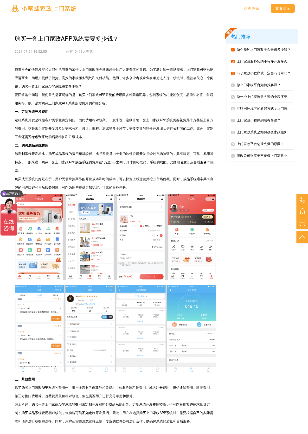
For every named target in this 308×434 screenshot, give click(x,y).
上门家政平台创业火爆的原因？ (258, 143)
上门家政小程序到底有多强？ (256, 120)
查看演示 (282, 8)
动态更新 (251, 8)
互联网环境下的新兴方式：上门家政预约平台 (268, 108)
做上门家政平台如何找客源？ (256, 84)
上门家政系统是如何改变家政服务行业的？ (266, 131)
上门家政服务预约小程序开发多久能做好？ (266, 61)
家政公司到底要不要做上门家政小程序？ (264, 155)
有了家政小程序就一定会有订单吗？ (261, 72)
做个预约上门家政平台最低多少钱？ (261, 49)
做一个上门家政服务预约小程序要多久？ (264, 96)
